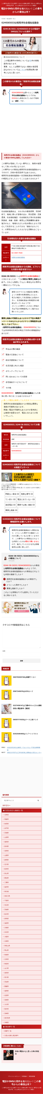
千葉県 (6, 900)
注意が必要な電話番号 (11, 1035)
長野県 (6, 851)
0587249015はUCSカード (23, 691)
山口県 (6, 968)
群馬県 (6, 918)
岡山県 (6, 950)
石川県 (6, 864)
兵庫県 (6, 941)
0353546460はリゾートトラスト (25, 734)
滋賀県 (6, 923)
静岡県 (6, 860)
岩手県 (6, 828)
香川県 (6, 977)
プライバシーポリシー (14, 1076)
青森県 (6, 819)
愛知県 (6, 878)
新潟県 (6, 846)
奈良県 (6, 932)
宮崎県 (6, 1013)
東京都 (6, 891)
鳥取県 (6, 964)
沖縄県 (6, 1022)
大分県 (6, 1004)
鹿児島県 (7, 1018)
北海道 (6, 814)
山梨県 (6, 855)
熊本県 (6, 1009)
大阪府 (6, 936)
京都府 (6, 927)
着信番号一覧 (10, 1027)
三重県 (6, 882)
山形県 (6, 837)
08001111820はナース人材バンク (25, 720)
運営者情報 (32, 1076)
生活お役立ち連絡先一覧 (14, 810)
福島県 (6, 842)
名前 (3, 651)
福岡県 (6, 991)
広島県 (6, 959)
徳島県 (6, 973)
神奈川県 (7, 896)
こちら (22, 70)
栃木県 (6, 914)
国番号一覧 (7, 1031)
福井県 (6, 887)
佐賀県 (6, 995)
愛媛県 (6, 986)
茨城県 (6, 909)
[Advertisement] (21, 128)
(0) (30, 61)
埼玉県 (6, 905)
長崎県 (6, 1000)
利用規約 (24, 1076)
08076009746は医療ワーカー (24, 677)
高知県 (6, 982)
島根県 (6, 954)
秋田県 (6, 824)
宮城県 (6, 833)
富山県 (6, 873)
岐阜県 (6, 869)
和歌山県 (7, 945)
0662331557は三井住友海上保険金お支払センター (24, 752)
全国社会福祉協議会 (18, 257)
